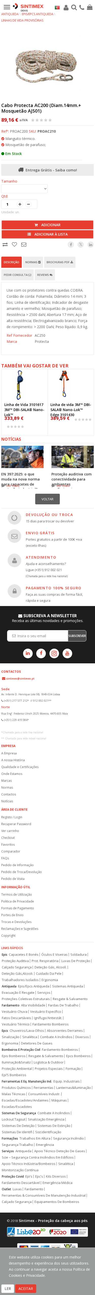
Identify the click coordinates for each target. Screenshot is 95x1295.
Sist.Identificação (48, 1132)
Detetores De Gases (36, 1043)
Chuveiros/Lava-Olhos (27, 1030)
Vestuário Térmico (16, 1024)
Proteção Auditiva (15, 961)
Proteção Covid (13, 1176)
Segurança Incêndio (68, 1138)
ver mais (13, 485)
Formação (73, 1068)
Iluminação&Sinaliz (16, 1062)
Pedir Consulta (16, 275)
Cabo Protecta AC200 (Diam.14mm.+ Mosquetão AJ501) (41, 108)
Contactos (8, 794)
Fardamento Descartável (21, 1182)
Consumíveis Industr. (44, 1094)
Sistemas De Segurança (19, 1113)
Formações (10, 1138)
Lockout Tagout (13, 1119)
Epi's (28, 1176)
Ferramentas (43, 1087)
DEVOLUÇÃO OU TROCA (49, 514)
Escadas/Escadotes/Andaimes (25, 1100)
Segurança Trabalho (17, 1144)
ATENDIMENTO (41, 557)
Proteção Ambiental (17, 1068)
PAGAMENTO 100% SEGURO (53, 588)
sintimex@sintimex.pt (20, 678)
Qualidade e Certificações (20, 767)
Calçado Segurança (17, 967)
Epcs (5, 1030)
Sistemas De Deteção (18, 1125)
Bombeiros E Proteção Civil (21, 1049)
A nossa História (13, 760)
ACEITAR (25, 1288)
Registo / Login (11, 817)
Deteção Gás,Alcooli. (17, 973)
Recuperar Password (16, 824)
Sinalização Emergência (46, 1119)
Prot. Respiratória (45, 961)
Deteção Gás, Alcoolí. (50, 967)
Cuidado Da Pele (49, 973)
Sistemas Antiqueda (67, 986)
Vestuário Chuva (14, 1011)
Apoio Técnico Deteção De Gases (59, 1151)
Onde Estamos (11, 774)
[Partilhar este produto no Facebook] (71, 244)
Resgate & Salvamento (70, 999)
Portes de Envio (12, 915)
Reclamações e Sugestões (19, 929)
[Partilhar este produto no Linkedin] (90, 244)
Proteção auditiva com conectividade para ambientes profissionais (71, 482)
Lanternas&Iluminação (73, 1087)
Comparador (10, 851)
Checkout (8, 838)
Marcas (6, 780)
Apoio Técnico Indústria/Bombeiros (28, 1163)
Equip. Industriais (66, 1081)
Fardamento (11, 1005)
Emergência (45, 1144)
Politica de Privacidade (17, 901)
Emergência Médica (57, 1182)
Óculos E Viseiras (54, 954)
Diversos (82, 1037)
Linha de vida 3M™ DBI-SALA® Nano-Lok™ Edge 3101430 (70, 409)
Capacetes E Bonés (24, 954)
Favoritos (8, 844)
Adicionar (50, 224)
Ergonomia (50, 980)
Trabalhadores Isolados (20, 980)
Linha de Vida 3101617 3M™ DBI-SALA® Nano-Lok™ (24, 409)
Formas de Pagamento (17, 908)
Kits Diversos (56, 1176)
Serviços (43, 992)
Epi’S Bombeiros (14, 1075)
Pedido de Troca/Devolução (21, 872)
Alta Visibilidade (33, 1005)
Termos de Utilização (16, 894)
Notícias (7, 801)
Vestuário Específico (45, 1011)
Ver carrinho (10, 831)
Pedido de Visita (13, 879)
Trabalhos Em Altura (35, 1138)
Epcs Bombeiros (78, 1056)
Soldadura (78, 954)
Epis (4, 954)
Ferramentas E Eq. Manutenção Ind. (27, 1081)
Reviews (43, 275)
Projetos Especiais (49, 1068)
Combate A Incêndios (56, 1037)
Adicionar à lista (50, 234)
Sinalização (11, 1037)
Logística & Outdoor (49, 1062)
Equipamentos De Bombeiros (56, 1201)
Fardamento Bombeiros (50, 1024)
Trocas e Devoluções (16, 922)
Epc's (39, 1176)
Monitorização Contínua (20, 1170)
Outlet (6, 1189)
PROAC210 (46, 131)
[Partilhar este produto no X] (81, 244)
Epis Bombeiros (14, 1056)
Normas (31, 262)
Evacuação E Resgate (18, 992)
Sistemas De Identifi (17, 1132)
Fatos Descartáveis (16, 1018)
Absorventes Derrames (65, 1030)
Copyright (8, 935)
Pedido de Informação (17, 865)
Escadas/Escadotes (17, 1106)
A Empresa (9, 753)
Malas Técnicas (13, 1094)
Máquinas (59, 1100)
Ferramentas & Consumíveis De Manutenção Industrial (44, 1195)
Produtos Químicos (16, 1087)
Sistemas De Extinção (53, 1125)
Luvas (17, 1189)
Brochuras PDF (58, 262)
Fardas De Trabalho (63, 1005)
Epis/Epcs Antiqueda (33, 986)
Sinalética (29, 1037)
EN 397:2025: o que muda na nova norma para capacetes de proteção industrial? (20, 482)
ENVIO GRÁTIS (40, 532)
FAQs (5, 858)
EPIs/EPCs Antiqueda (37, 14)
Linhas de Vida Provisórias (22, 20)
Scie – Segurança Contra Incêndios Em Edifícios (38, 1157)
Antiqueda (10, 14)
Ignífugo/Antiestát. (48, 1018)
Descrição (11, 262)
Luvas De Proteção (75, 961)
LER (8, 1288)
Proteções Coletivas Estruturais (26, 999)
